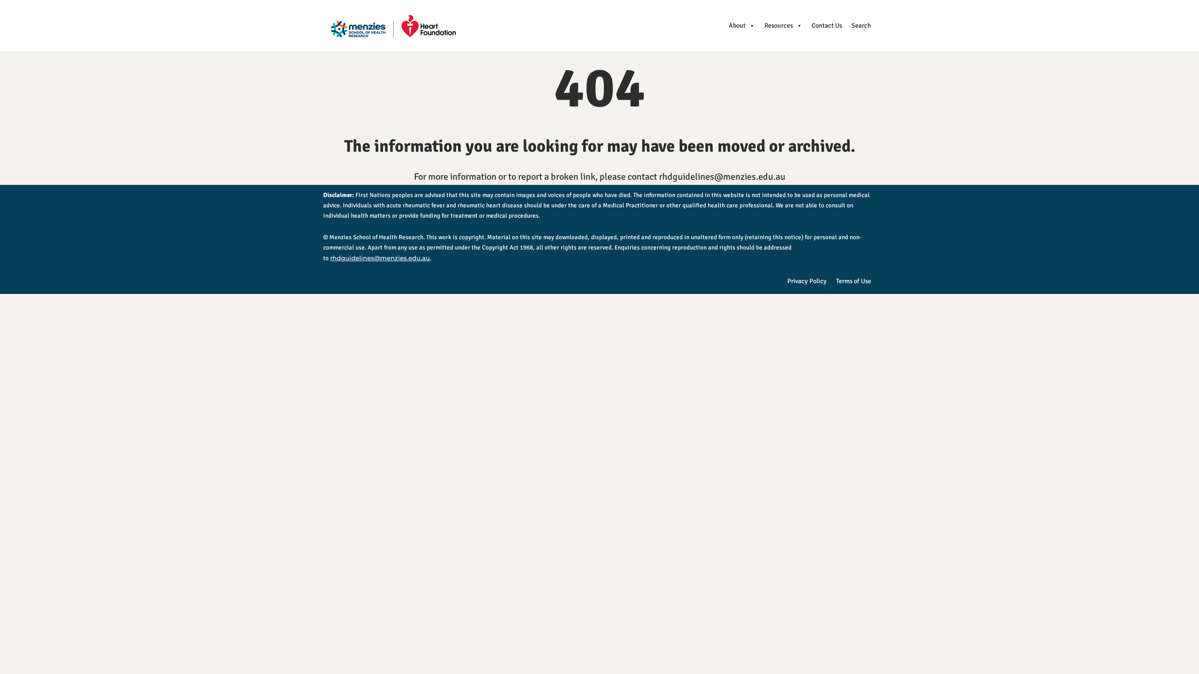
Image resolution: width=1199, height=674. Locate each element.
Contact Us (827, 25)
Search (861, 25)
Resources (778, 25)
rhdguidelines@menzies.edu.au (380, 258)
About (737, 25)
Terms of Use (853, 281)
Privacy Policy (807, 281)
